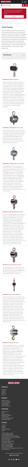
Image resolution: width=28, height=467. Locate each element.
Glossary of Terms (5, 400)
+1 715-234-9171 (10, 444)
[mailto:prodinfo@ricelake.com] (19, 459)
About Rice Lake (5, 411)
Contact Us (4, 425)
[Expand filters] (24, 55)
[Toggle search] (22, 1)
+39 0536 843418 (9, 446)
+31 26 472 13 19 (19, 448)
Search (3, 394)
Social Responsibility (6, 419)
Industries (4, 390)
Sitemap (3, 430)
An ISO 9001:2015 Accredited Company (10, 435)
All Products (4, 389)
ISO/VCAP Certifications (6, 415)
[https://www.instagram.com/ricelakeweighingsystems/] (11, 459)
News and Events (5, 414)
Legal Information (5, 416)
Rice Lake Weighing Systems (8, 21)
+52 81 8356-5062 (9, 445)
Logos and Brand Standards (7, 418)
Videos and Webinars (6, 405)
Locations (4, 426)
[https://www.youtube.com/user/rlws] (16, 459)
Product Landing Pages (8, 23)
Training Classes (5, 404)
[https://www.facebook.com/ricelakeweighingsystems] (9, 459)
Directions (4, 427)
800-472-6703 (11, 441)
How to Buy (4, 393)
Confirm (14, 16)
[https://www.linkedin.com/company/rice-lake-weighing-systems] (14, 459)
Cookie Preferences (6, 449)
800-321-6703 (8, 442)
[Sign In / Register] (23, 5)
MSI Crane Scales (19, 23)
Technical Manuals (5, 403)
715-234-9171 (7, 440)
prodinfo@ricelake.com (6, 438)
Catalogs (3, 392)
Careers (3, 412)
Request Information (6, 429)
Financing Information (6, 401)
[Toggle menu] (25, 2)
